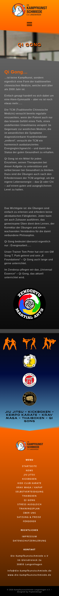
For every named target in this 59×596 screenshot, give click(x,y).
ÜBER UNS (29, 512)
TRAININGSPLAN (29, 508)
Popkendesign (35, 592)
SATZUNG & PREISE (29, 517)
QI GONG (29, 500)
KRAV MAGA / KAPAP (29, 487)
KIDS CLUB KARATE (29, 483)
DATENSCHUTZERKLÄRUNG (29, 540)
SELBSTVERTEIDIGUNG (30, 491)
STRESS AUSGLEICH (29, 504)
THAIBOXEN (29, 495)
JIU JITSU (29, 474)
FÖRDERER (29, 521)
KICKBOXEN (29, 478)
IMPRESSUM (29, 536)
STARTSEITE (29, 466)
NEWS (29, 470)
